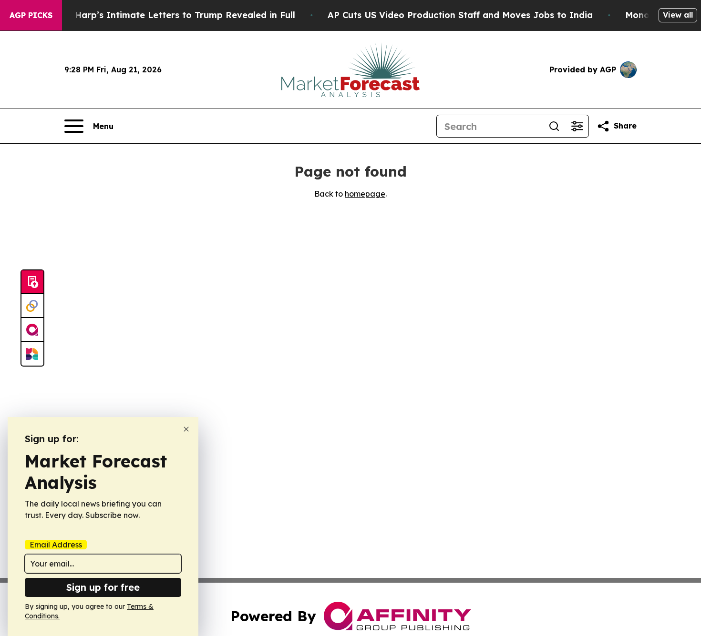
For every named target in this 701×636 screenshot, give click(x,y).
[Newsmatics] (32, 354)
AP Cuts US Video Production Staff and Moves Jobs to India (460, 15)
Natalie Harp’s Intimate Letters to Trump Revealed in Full (167, 15)
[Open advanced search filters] (577, 126)
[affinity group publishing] (32, 330)
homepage (365, 194)
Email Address (56, 544)
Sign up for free (103, 587)
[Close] (186, 429)
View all (678, 15)
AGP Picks (31, 15)
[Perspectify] (32, 306)
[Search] (554, 126)
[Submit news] (32, 282)
